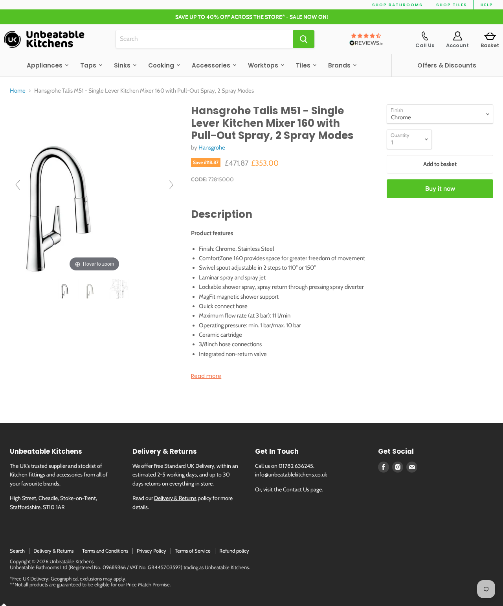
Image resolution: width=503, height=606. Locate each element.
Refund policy (234, 551)
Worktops (264, 65)
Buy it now (440, 188)
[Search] (303, 39)
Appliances (45, 65)
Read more (206, 376)
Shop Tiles (451, 5)
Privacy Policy (151, 551)
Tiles (304, 65)
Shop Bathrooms (397, 5)
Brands (340, 65)
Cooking (162, 65)
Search (17, 551)
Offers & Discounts (446, 65)
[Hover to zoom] (94, 188)
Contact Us (296, 489)
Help (487, 5)
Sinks (123, 65)
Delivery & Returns (175, 498)
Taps (89, 65)
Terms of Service (193, 551)
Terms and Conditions (105, 551)
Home (18, 91)
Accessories (212, 65)
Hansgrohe (211, 147)
